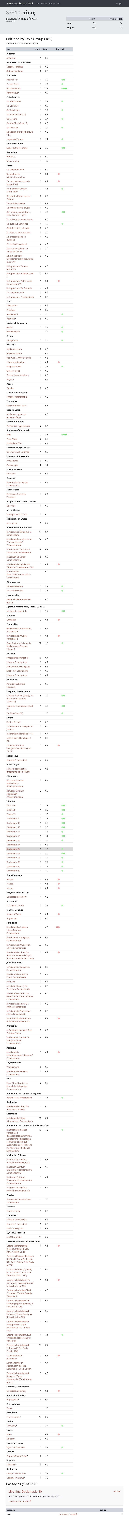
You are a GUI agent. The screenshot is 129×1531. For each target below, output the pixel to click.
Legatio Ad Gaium (15, 139)
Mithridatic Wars (15, 443)
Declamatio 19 (13, 827)
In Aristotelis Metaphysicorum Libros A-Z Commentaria (20, 1055)
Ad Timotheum (14, 88)
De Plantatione (14, 101)
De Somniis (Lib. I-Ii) (16, 114)
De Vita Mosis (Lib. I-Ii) (17, 123)
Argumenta (12, 918)
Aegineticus (12, 79)
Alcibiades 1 (12, 314)
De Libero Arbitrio (15, 905)
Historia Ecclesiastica (17, 662)
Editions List (55, 3)
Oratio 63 (11, 814)
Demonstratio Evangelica (18, 666)
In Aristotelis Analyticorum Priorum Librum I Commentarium (19, 542)
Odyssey (10, 1438)
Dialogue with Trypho (17, 514)
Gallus (10, 327)
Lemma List (41, 3)
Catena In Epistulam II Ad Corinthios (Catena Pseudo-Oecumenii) (20, 1293)
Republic (11, 318)
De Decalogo (12, 127)
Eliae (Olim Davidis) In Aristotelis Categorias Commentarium (17, 1086)
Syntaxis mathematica (17, 396)
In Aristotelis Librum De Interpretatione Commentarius (18, 1040)
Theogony (11, 1425)
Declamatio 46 (13, 862)
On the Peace (13, 84)
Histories (11, 1464)
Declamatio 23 (13, 831)
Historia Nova (13, 1211)
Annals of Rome (14, 914)
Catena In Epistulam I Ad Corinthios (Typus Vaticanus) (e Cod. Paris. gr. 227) (20, 1283)
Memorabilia (13, 161)
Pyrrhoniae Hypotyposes (18, 426)
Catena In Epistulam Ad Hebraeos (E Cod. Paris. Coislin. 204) (18, 1348)
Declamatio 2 (13, 818)
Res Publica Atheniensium (19, 357)
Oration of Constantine (17, 670)
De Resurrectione (15, 586)
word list (64, 1514)
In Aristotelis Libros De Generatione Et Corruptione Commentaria (20, 996)
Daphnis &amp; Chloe (17, 1456)
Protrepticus (12, 460)
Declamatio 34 (13, 844)
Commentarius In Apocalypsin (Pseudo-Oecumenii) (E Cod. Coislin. (19, 1365)
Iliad (9, 1434)
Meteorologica (13, 370)
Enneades (11, 619)
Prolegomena (13, 1067)
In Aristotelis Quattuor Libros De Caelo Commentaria (17, 930)
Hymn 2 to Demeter (16, 1447)
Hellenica (11, 156)
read (72, 1514)
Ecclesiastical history (16, 1391)
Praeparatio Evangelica (17, 657)
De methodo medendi (17, 244)
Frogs (9, 1408)
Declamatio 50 (13, 866)
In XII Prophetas (14, 1237)
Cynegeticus (12, 340)
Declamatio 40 (13, 849)
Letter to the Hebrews (17, 147)
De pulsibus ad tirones (17, 223)
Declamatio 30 (13, 840)
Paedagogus (12, 465)
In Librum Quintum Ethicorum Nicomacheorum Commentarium (19, 1169)
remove (116, 1491)
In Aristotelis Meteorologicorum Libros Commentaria (19, 574)
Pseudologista (13, 331)
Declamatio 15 (13, 870)
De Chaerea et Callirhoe (18, 452)
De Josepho (12, 118)
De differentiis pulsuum (18, 228)
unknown (11, 58)
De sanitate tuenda (16, 203)
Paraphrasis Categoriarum (19, 1097)
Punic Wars (12, 439)
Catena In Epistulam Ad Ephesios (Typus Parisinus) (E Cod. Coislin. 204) (19, 1314)
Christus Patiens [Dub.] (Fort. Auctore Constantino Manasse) (20, 698)
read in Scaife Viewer (19, 1501)
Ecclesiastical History (16, 896)
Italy (9, 434)
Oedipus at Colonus (16, 1473)
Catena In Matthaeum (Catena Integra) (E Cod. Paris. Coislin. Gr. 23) (18, 1248)
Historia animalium (16, 362)
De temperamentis (15, 169)
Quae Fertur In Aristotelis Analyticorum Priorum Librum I (19, 646)
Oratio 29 (11, 805)
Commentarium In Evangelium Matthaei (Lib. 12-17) (19, 748)
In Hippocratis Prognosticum (20, 297)
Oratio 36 (11, 810)
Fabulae (10, 388)
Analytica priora (14, 349)
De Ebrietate (13, 105)
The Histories (13, 1417)
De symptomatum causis (18, 207)
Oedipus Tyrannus (15, 1477)
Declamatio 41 (13, 853)
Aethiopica (12, 523)
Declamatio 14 (13, 823)
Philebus (11, 310)
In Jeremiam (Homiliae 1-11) (20, 733)
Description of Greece (17, 405)
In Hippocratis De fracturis (19, 288)
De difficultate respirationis (20, 219)
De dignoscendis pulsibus (19, 232)
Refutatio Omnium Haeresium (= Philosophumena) (15, 783)
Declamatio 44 (13, 857)
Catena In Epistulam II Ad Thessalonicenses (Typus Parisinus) (19, 1337)
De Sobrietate (13, 110)
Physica (10, 379)
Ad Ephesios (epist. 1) (17, 611)
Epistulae (11, 505)
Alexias (10, 879)
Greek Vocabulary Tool (19, 3)
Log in (119, 3)
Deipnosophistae (15, 66)
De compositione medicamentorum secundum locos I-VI (20, 258)
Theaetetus (12, 305)
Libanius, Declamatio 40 (25, 1491)
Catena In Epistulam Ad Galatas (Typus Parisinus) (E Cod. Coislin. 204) (20, 1303)
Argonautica (12, 1399)
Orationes (11, 473)
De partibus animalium (18, 375)
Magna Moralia (14, 366)
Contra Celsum (14, 722)
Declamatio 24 (13, 836)
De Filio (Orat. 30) (15, 713)
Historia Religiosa (15, 1228)
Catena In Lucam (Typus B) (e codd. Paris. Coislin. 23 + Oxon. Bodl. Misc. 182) (19, 1272)
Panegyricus (12, 92)
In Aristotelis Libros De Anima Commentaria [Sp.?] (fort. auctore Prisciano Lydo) (20, 955)
